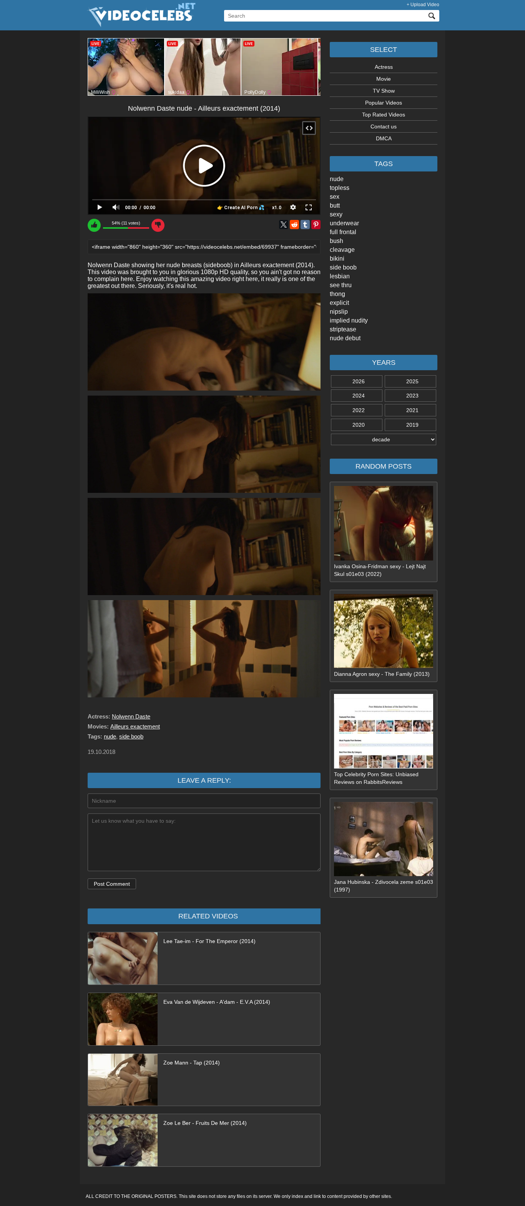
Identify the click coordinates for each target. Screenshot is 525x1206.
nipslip (339, 311)
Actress (384, 67)
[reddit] (294, 224)
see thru (341, 285)
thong (337, 294)
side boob (343, 267)
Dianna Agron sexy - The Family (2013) (382, 674)
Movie (383, 79)
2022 (358, 410)
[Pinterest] (316, 224)
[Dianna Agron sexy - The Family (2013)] (383, 666)
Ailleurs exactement (135, 726)
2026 (358, 381)
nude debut (345, 338)
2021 (412, 410)
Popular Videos (383, 103)
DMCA (384, 138)
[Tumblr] (305, 224)
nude (337, 179)
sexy (336, 214)
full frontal (343, 232)
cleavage (342, 249)
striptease (343, 329)
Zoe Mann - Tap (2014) (191, 1063)
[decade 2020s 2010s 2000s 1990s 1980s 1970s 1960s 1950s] (383, 439)
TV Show (384, 91)
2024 (358, 396)
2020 (358, 425)
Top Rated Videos (383, 114)
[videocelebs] (141, 25)
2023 (412, 396)
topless (339, 188)
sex (334, 196)
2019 (412, 425)
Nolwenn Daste (131, 716)
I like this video (94, 225)
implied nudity (349, 320)
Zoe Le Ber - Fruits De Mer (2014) (205, 1123)
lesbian (340, 276)
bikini (337, 258)
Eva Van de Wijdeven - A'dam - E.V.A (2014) (216, 1002)
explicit (339, 302)
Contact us (383, 126)
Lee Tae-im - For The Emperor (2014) (209, 941)
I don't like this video (157, 225)
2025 (412, 381)
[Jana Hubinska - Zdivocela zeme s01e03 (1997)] (383, 874)
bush (336, 241)
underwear (344, 223)
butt (335, 205)
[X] (283, 224)
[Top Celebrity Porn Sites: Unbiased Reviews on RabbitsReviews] (383, 767)
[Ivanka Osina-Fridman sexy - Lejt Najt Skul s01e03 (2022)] (383, 559)
